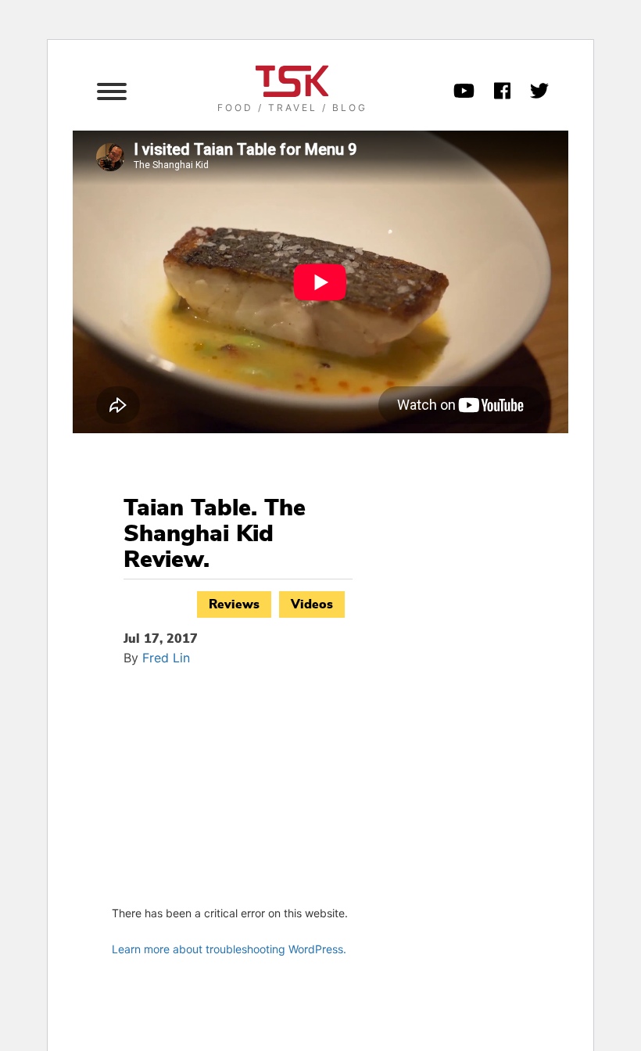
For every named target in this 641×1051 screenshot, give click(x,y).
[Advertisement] (238, 783)
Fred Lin (166, 657)
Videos (312, 604)
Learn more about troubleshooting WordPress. (229, 949)
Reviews (234, 604)
